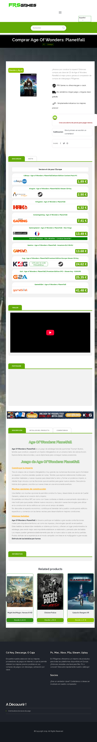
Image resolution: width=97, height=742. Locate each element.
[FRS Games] (22, 5)
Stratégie (50, 44)
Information (17, 554)
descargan (16, 159)
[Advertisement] (50, 387)
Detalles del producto (39, 430)
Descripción (17, 430)
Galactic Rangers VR (80, 613)
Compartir (60, 143)
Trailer (15, 308)
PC (44, 44)
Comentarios (62, 430)
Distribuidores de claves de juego (19, 711)
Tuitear (64, 143)
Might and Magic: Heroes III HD (20, 613)
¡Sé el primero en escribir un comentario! (75, 132)
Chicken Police (50, 613)
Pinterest (67, 143)
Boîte (30, 159)
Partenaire (16, 366)
